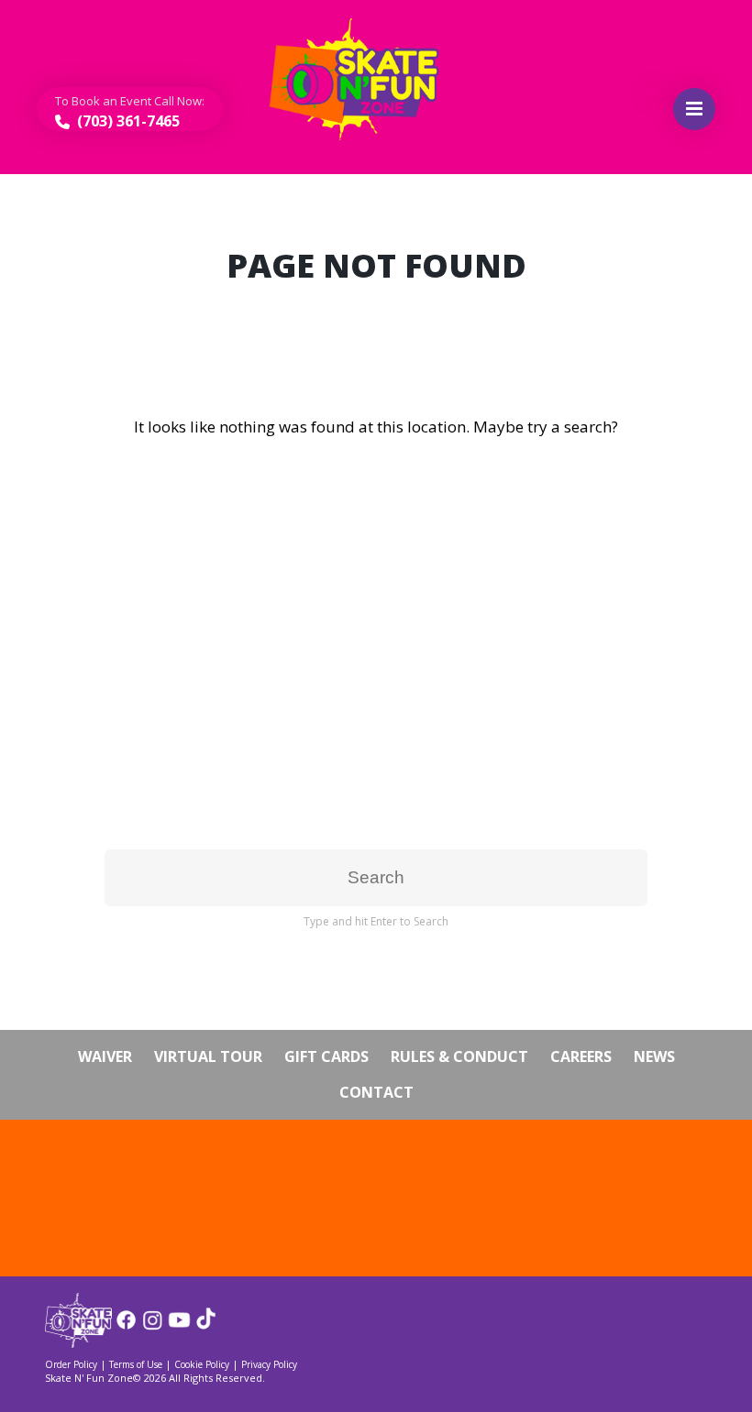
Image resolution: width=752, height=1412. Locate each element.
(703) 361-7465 (126, 121)
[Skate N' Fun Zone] (78, 1341)
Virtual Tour (208, 1056)
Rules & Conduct (459, 1056)
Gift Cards (326, 1056)
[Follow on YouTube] (179, 1326)
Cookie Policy (201, 1364)
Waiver (105, 1056)
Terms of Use (135, 1364)
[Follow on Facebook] (126, 1326)
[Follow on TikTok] (206, 1326)
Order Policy (71, 1364)
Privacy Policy (269, 1364)
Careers (581, 1056)
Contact (376, 1092)
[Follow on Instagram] (152, 1326)
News (654, 1056)
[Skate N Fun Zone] (365, 79)
